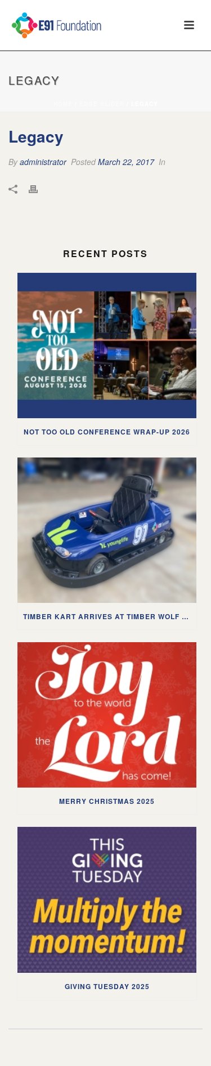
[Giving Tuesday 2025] (106, 899)
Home (63, 104)
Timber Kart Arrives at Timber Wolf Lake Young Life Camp (109, 616)
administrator (43, 161)
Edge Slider (101, 104)
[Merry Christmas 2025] (106, 715)
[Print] (39, 188)
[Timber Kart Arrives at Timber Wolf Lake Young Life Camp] (106, 530)
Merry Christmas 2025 (107, 801)
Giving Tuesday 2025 (107, 986)
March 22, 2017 (126, 161)
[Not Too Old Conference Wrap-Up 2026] (106, 345)
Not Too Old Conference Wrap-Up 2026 (107, 432)
